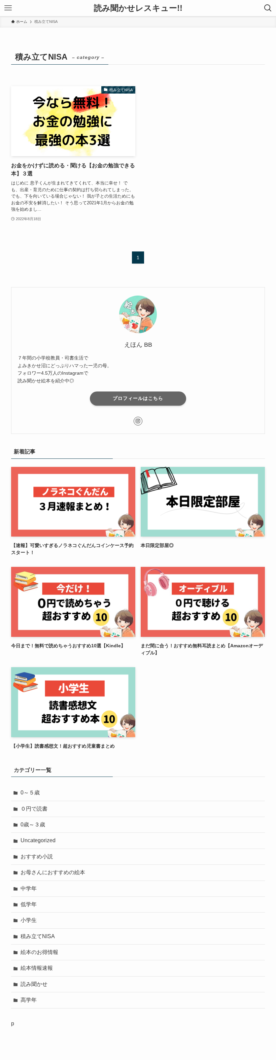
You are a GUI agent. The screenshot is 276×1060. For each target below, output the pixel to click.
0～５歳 (30, 792)
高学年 (29, 1000)
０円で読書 (34, 809)
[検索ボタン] (268, 8)
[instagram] (138, 421)
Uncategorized (38, 840)
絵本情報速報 (37, 968)
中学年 (29, 888)
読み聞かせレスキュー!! (138, 8)
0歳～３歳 (33, 824)
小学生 (29, 920)
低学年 (29, 904)
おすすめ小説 (37, 856)
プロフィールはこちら (138, 398)
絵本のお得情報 (39, 952)
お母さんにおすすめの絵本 (53, 872)
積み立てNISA (38, 936)
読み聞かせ (34, 984)
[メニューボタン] (8, 8)
